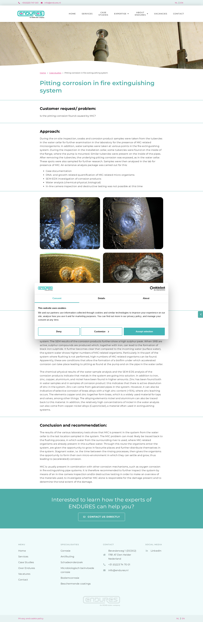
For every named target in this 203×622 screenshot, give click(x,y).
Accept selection (144, 331)
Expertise (120, 13)
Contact (178, 13)
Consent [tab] (56, 298)
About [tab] (146, 298)
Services (87, 13)
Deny (59, 331)
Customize (99, 331)
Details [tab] (101, 298)
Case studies (55, 73)
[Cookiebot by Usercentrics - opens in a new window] (152, 288)
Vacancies (160, 13)
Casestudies (103, 13)
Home (72, 13)
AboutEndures (140, 13)
